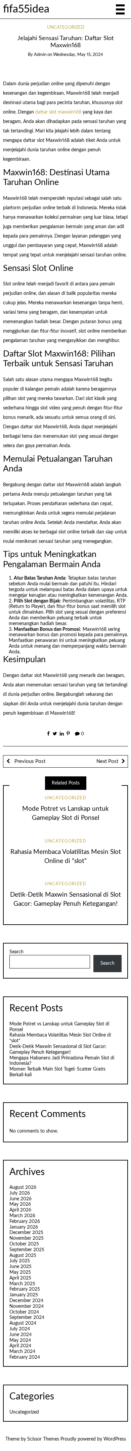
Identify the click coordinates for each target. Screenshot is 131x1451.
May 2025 (20, 1272)
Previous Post (29, 761)
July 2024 (19, 1329)
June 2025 (20, 1266)
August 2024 (22, 1323)
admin (40, 55)
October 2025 (24, 1244)
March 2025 (22, 1284)
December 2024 (26, 1300)
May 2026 (20, 1204)
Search (16, 952)
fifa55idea (26, 9)
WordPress (114, 1439)
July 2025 (19, 1261)
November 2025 (26, 1238)
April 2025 (20, 1278)
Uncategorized (65, 27)
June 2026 (20, 1199)
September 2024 (26, 1317)
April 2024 (20, 1346)
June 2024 (20, 1334)
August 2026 (22, 1187)
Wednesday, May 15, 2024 (78, 55)
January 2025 (23, 1295)
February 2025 (24, 1289)
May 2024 (20, 1340)
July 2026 (19, 1193)
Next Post (107, 761)
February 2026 (24, 1221)
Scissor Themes (43, 1439)
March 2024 (22, 1351)
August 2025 (22, 1255)
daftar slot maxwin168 (58, 112)
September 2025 (26, 1249)
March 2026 (22, 1215)
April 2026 (20, 1210)
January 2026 (23, 1227)
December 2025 (26, 1232)
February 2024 (24, 1357)
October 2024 (24, 1312)
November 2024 (26, 1306)
